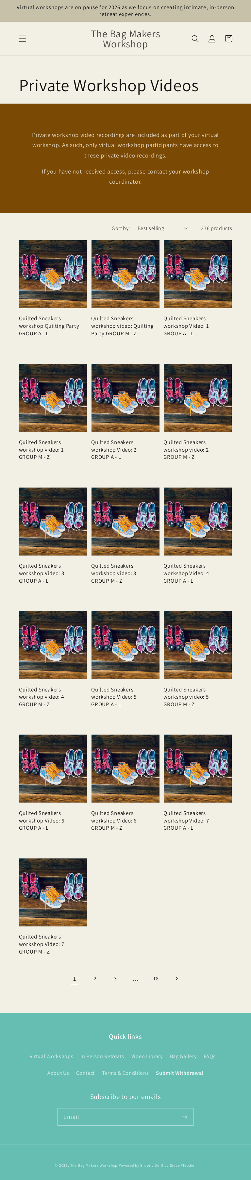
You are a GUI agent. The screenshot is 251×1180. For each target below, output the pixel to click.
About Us (58, 1073)
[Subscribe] (184, 1116)
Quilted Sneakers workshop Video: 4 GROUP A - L (186, 573)
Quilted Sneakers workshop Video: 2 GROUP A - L (114, 450)
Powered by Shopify (136, 1165)
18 (156, 978)
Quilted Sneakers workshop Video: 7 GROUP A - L (186, 820)
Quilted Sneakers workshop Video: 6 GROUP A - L (41, 820)
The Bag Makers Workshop (94, 1165)
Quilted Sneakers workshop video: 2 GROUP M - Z (186, 450)
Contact (85, 1073)
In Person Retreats (102, 1056)
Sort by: (121, 228)
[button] (22, 38)
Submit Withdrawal (180, 1073)
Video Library (147, 1056)
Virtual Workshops (52, 1056)
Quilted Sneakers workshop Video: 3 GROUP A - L (41, 573)
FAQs (210, 1056)
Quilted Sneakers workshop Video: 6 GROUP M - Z (114, 820)
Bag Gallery (183, 1056)
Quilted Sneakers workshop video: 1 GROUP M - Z (41, 450)
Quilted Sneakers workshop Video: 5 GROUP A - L (114, 697)
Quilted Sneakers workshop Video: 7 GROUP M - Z (41, 944)
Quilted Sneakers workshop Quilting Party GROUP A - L (49, 326)
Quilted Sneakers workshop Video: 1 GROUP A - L (186, 326)
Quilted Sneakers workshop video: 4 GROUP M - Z (41, 697)
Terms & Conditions (125, 1073)
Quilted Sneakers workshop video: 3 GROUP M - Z (113, 573)
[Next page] (176, 979)
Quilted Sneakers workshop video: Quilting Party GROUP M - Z (122, 326)
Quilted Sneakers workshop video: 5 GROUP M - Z (186, 697)
